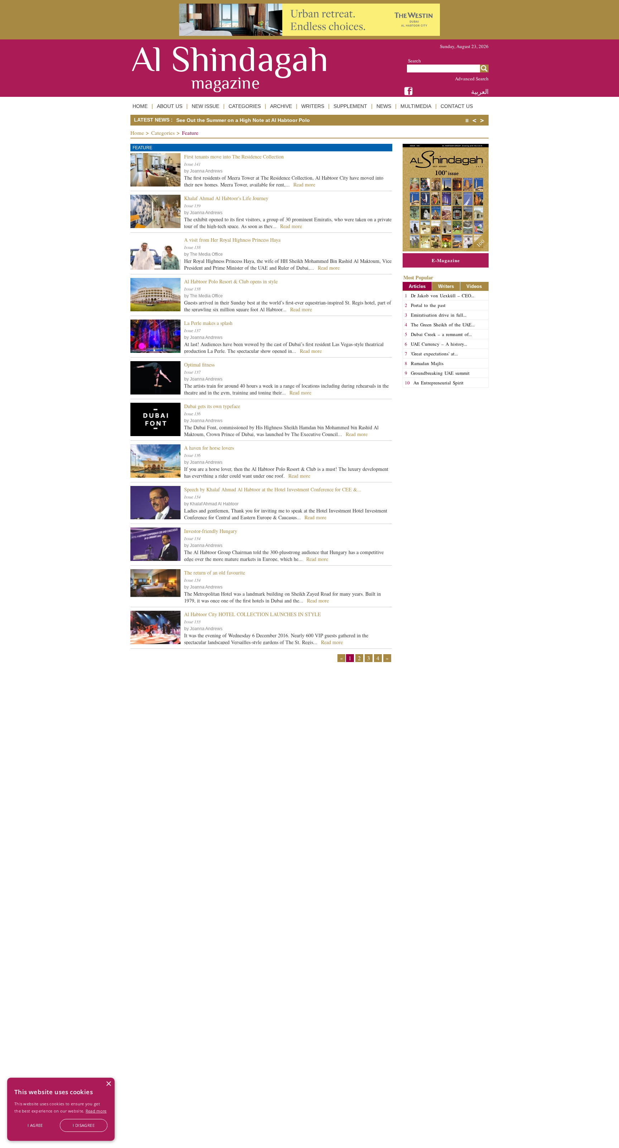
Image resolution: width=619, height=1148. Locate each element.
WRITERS (312, 106)
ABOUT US (169, 106)
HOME (140, 106)
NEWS (383, 106)
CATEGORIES (245, 106)
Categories (163, 132)
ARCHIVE (281, 106)
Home (137, 132)
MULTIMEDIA (415, 106)
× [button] (108, 1084)
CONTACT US (457, 106)
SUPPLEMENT (350, 106)
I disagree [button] (84, 1125)
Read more (96, 1111)
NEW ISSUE (205, 106)
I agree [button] (35, 1125)
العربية (480, 91)
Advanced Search (472, 78)
